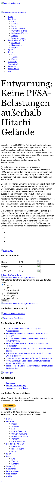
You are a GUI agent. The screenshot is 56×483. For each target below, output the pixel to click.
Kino (13, 54)
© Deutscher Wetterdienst (11, 275)
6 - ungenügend (11, 298)
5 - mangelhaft (10, 295)
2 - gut (7, 287)
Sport (10, 50)
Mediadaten (13, 69)
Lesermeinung (14, 66)
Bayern (14, 47)
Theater (14, 57)
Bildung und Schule (19, 33)
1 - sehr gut (9, 285)
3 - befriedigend (11, 290)
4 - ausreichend (11, 293)
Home (10, 17)
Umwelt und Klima (19, 31)
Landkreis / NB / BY (17, 40)
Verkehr (14, 35)
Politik (14, 21)
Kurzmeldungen (18, 38)
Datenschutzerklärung (16, 385)
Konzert (14, 59)
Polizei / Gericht (18, 28)
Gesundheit (13, 64)
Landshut (12, 19)
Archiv (11, 71)
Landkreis (15, 43)
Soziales (14, 24)
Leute (13, 26)
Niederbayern (17, 45)
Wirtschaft (12, 61)
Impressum (11, 383)
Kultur (10, 52)
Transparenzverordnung (17, 388)
